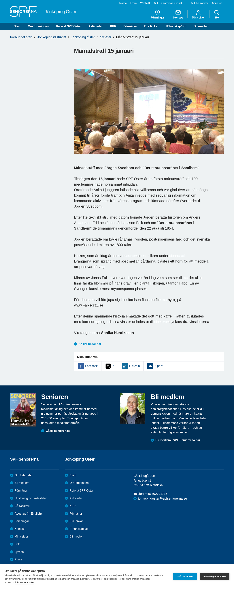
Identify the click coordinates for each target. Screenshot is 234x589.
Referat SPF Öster (68, 26)
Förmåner (130, 26)
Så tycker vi (22, 505)
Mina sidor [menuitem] (198, 17)
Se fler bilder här (90, 344)
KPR (113, 26)
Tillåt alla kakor (185, 576)
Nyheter (105, 37)
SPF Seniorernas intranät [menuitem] (168, 2)
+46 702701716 (156, 494)
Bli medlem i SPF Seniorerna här (177, 440)
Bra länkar (151, 26)
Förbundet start (21, 37)
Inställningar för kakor (215, 576)
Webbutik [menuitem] (145, 2)
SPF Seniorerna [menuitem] (200, 2)
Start (17, 26)
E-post (158, 366)
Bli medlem (201, 26)
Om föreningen (38, 26)
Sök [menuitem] (216, 17)
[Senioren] (23, 409)
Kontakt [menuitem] (178, 17)
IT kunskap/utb (176, 26)
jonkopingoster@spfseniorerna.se (162, 498)
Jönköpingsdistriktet (51, 37)
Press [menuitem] (133, 2)
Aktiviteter (95, 26)
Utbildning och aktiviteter (31, 498)
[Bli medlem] (132, 408)
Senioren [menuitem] (217, 2)
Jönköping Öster (83, 37)
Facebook (91, 366)
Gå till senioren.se (58, 430)
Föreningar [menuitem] (157, 17)
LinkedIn (134, 366)
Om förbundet (23, 475)
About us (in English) (28, 513)
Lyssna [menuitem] (123, 2)
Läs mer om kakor (24, 582)
